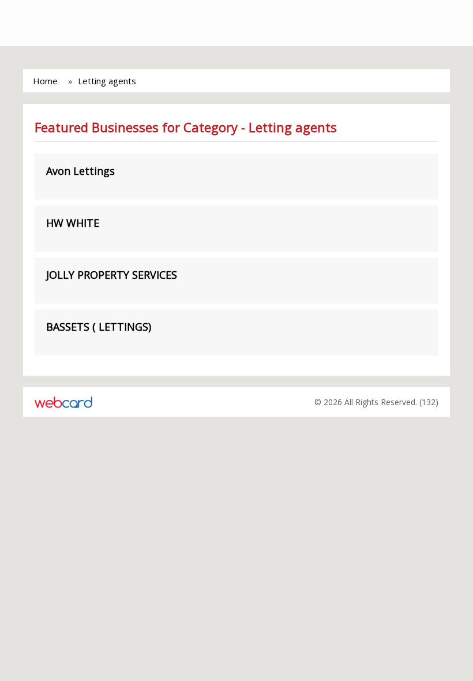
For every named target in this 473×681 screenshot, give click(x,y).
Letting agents (107, 81)
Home (45, 81)
